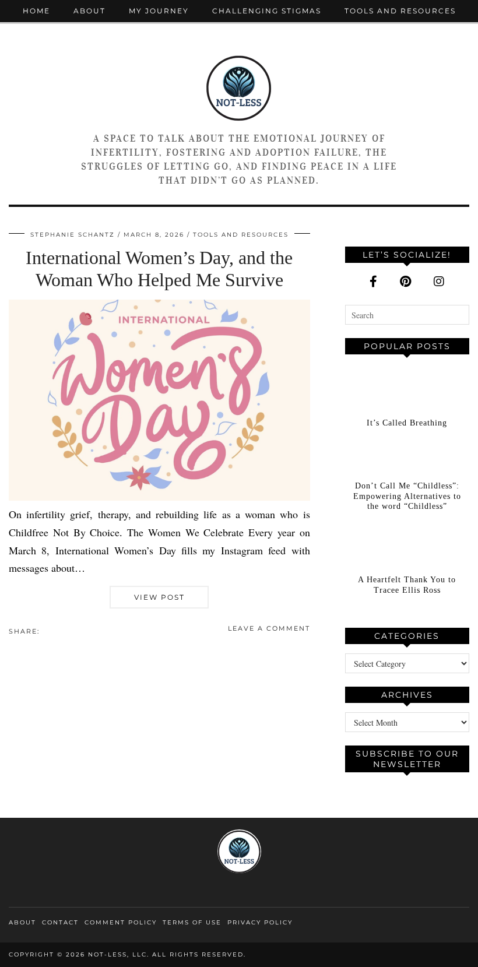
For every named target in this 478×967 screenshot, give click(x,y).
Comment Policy (121, 922)
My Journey (159, 10)
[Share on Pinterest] (57, 630)
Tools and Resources (400, 10)
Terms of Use (192, 922)
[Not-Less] (239, 87)
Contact (60, 922)
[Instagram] (439, 281)
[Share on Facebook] (45, 630)
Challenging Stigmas (266, 10)
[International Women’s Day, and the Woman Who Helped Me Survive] (159, 497)
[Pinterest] (405, 281)
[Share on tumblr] (63, 630)
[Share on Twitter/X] (51, 630)
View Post (159, 597)
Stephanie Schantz (72, 234)
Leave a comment (269, 628)
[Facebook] (373, 281)
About (89, 10)
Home (36, 10)
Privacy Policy (260, 922)
